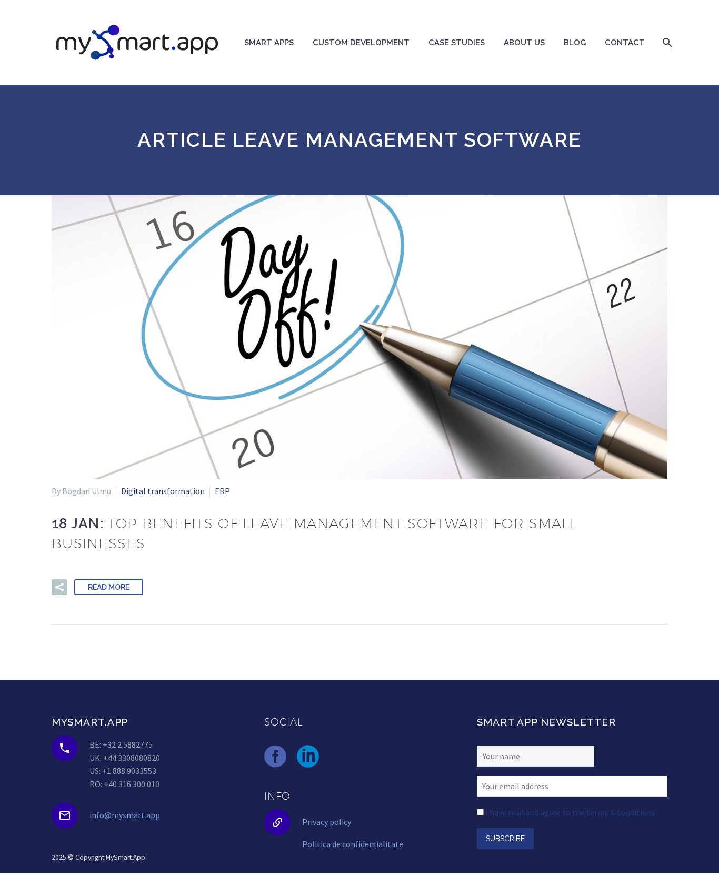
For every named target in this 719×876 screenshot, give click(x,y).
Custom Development (361, 42)
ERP (222, 491)
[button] (59, 587)
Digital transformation (163, 491)
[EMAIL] (572, 785)
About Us (524, 42)
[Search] (666, 42)
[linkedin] (308, 757)
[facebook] (275, 757)
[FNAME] (535, 754)
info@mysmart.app (124, 815)
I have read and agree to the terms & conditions (570, 812)
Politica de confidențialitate (352, 844)
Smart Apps (269, 42)
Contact (625, 42)
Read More (108, 587)
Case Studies (456, 42)
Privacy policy (326, 822)
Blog (575, 42)
